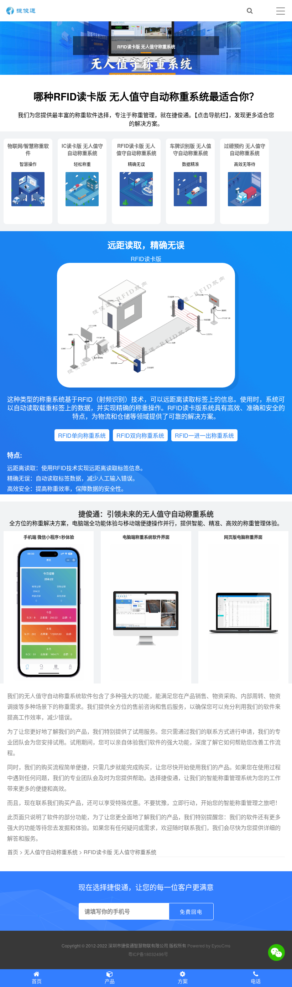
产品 (110, 981)
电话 (256, 981)
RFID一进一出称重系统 (204, 435)
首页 (12, 852)
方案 (183, 981)
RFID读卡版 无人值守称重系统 (120, 852)
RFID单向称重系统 (82, 435)
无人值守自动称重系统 (51, 852)
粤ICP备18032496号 (148, 954)
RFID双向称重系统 (140, 435)
